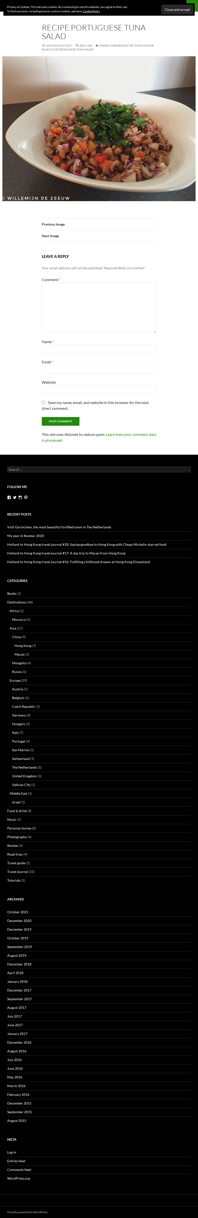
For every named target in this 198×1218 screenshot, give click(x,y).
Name (48, 341)
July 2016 (14, 1060)
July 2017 (14, 1016)
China (16, 637)
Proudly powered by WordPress (27, 1212)
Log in (11, 1152)
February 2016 (18, 1094)
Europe (15, 680)
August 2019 (16, 955)
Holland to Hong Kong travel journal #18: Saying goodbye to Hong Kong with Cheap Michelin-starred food (86, 544)
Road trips (15, 854)
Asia (13, 628)
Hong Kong (22, 646)
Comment (51, 279)
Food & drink (17, 811)
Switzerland (21, 759)
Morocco (19, 619)
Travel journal (17, 872)
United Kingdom (24, 776)
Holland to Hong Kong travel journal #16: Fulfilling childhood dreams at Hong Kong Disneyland (78, 562)
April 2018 (15, 973)
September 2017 (19, 999)
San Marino (20, 750)
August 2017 (16, 1008)
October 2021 (17, 912)
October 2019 (17, 938)
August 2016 (16, 1051)
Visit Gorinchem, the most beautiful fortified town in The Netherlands (59, 527)
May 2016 (14, 1077)
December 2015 (19, 1103)
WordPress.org (18, 1178)
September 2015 (19, 1112)
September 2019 (19, 947)
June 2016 (15, 1068)
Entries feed (16, 1161)
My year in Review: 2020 (25, 536)
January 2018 (17, 981)
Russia (17, 672)
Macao (19, 654)
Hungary (18, 724)
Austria (17, 689)
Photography (17, 837)
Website (49, 382)
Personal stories (19, 828)
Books (11, 593)
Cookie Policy (91, 11)
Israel (16, 802)
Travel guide (16, 863)
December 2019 (19, 929)
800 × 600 (85, 45)
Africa (14, 611)
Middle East (18, 793)
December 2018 (19, 964)
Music (11, 819)
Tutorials (14, 880)
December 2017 (19, 990)
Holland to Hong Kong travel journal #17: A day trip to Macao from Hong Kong (66, 553)
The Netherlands (24, 767)
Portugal (18, 741)
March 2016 (16, 1086)
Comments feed (19, 1170)
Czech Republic (23, 706)
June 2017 (15, 1025)
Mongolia (19, 663)
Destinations (16, 602)
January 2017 (17, 1034)
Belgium (18, 698)
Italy (15, 732)
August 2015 (16, 1121)
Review (12, 845)
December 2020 (19, 921)
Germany (19, 715)
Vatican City (21, 785)
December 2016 (19, 1042)
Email (47, 362)
